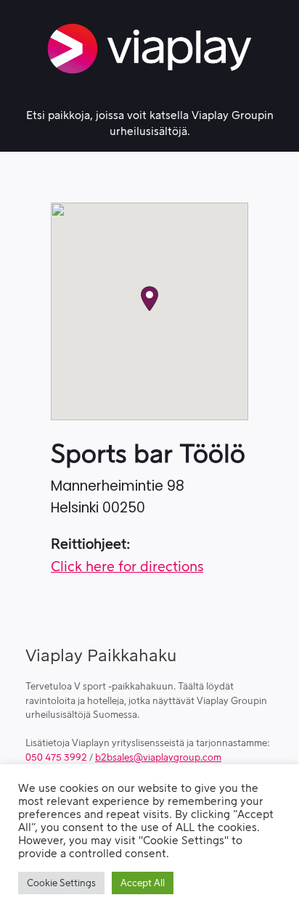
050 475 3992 (56, 757)
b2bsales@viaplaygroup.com (158, 757)
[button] (149, 298)
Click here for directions (127, 567)
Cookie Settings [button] (61, 883)
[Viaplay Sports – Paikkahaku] (149, 48)
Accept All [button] (142, 883)
